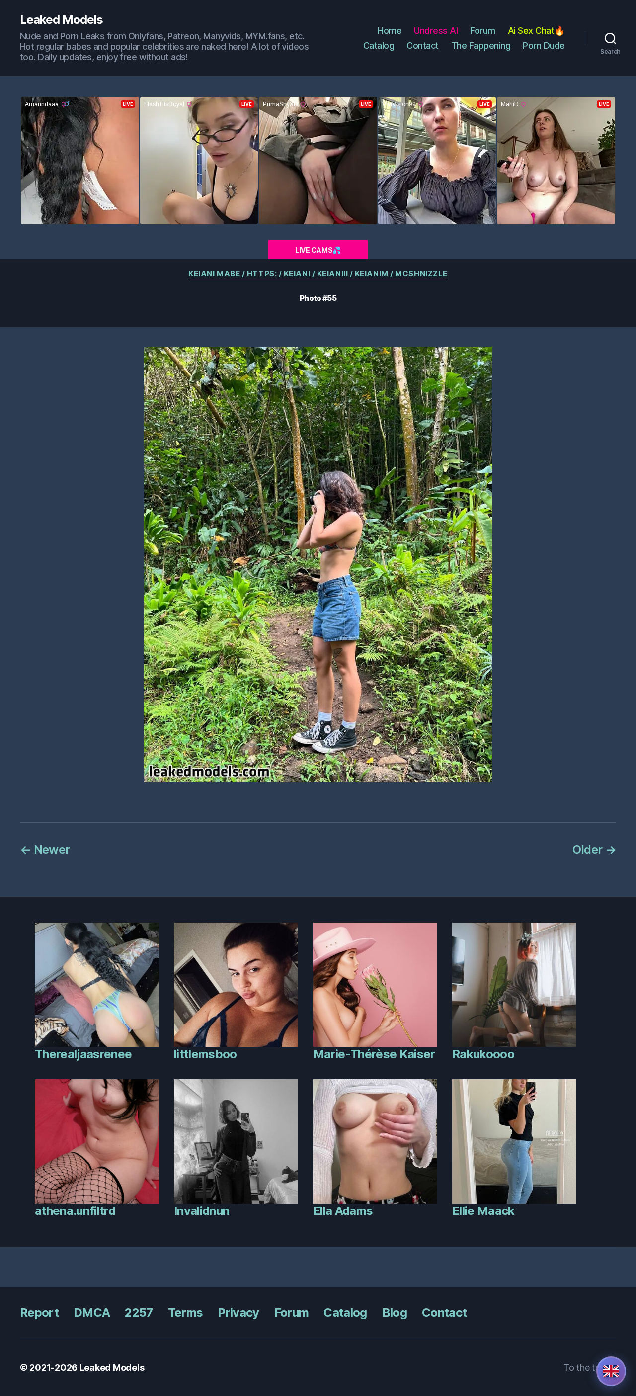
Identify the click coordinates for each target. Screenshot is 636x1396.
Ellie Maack (483, 1211)
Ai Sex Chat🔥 (536, 30)
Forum (482, 30)
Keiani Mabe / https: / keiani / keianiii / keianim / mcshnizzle (318, 273)
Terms (185, 1312)
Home (389, 30)
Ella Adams (343, 1211)
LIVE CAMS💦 (318, 250)
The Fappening (481, 45)
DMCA (92, 1312)
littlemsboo (205, 1054)
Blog (394, 1312)
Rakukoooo (483, 1054)
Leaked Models (61, 20)
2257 (139, 1312)
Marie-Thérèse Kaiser (374, 1054)
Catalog (379, 45)
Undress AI (436, 30)
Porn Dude (544, 45)
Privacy (238, 1312)
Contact (422, 45)
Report (39, 1312)
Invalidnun (201, 1211)
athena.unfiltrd (75, 1211)
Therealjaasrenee (83, 1054)
